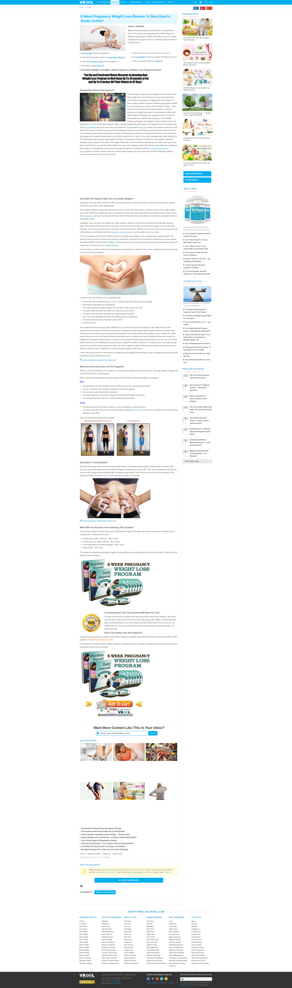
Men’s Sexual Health (109, 958)
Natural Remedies (153, 953)
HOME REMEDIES (154, 917)
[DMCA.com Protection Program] (87, 982)
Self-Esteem (173, 929)
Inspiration (173, 924)
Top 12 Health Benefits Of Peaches (197, 343)
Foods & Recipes (130, 955)
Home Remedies (135, 2)
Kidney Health (84, 953)
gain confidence (89, 127)
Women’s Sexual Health (110, 960)
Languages (173, 926)
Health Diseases (107, 932)
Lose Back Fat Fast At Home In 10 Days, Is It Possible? (103, 846)
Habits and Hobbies (176, 950)
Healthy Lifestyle (175, 939)
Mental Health (84, 955)
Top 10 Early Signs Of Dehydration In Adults (99, 840)
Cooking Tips (196, 932)
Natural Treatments (153, 955)
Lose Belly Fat (107, 934)
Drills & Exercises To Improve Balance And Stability (198, 398)
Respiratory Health (108, 947)
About (149, 983)
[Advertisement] (129, 175)
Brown (108, 857)
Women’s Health (85, 958)
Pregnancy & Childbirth (94, 854)
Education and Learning (200, 963)
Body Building (84, 950)
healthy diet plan (112, 245)
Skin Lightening (152, 947)
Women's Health (117, 854)
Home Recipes (196, 942)
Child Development (176, 945)
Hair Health (151, 937)
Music (193, 921)
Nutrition (150, 924)
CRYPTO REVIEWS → (194, 174)
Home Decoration (197, 953)
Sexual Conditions (108, 942)
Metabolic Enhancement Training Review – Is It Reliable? (199, 453)
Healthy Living (152, 945)
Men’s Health (84, 945)
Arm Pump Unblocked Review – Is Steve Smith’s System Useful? (200, 420)
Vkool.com (142, 127)
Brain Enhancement (109, 950)
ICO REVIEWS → (192, 180)
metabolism (88, 216)
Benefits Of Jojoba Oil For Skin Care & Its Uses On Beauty (104, 849)
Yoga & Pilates (129, 953)
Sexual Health (107, 939)
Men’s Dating (174, 932)
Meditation (150, 926)
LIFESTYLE (196, 917)
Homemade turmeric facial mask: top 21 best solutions (103, 831)
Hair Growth (128, 945)
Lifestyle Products (197, 947)
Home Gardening (197, 950)
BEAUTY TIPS (130, 917)
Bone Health (83, 937)
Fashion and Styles (131, 963)
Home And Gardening (199, 958)
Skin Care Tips (152, 942)
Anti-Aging (128, 929)
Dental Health (84, 947)
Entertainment (196, 939)
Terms (182, 985)
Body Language (174, 937)
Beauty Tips (128, 939)
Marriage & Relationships (178, 960)
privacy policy (190, 985)
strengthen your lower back (121, 232)
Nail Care (150, 921)
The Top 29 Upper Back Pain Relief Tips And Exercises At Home (201, 409)
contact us (167, 872)
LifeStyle (170, 2)
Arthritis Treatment (108, 945)
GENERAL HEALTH (87, 917)
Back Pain (150, 929)
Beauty (123, 2)
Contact (171, 983)
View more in (191, 461)
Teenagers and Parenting (178, 958)
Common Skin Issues (109, 953)
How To (148, 2)
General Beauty (129, 958)
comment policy (109, 872)
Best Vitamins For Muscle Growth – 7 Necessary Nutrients (200, 387)
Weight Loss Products (154, 960)
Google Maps (116, 981)
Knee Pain (150, 932)
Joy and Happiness (176, 947)
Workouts (127, 921)
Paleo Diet (128, 942)
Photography (196, 937)
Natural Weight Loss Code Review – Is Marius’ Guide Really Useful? (109, 837)
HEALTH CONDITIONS (111, 917)
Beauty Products (130, 960)
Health (114, 2)
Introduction (87, 53)
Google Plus (117, 983)
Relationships (158, 2)
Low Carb (82, 924)
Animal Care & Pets (198, 960)
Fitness (82, 921)
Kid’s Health (83, 934)
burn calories (113, 302)
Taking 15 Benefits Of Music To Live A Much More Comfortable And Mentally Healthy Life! (197, 337)
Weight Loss (106, 854)
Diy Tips (194, 924)
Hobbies (194, 926)
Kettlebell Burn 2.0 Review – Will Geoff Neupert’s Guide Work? (201, 431)
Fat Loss (127, 926)
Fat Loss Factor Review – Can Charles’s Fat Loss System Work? (107, 843)
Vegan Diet (150, 934)
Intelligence (195, 929)
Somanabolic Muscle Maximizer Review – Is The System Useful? (200, 442)
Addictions (105, 924)
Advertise (155, 983)
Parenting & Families (176, 953)
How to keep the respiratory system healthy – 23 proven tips (105, 834)
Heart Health (83, 942)
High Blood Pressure (109, 955)
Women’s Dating (175, 942)
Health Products (107, 937)
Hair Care (127, 924)
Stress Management (176, 955)
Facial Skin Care (152, 939)
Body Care (128, 932)
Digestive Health (85, 960)
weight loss (138, 410)
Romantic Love (174, 934)
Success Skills (196, 945)
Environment (196, 934)
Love (171, 921)
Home (81, 7)
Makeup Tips (128, 947)
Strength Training (85, 963)
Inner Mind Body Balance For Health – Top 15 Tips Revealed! (197, 304)
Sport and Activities (198, 955)
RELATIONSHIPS (176, 917)
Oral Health (83, 932)
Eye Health (83, 929)
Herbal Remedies (153, 950)
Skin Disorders (107, 929)
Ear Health (83, 926)
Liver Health (83, 939)
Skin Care (127, 937)
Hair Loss (127, 934)
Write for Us (163, 983)
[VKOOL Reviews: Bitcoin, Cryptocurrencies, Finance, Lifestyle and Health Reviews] (87, 2)
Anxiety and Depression (110, 963)
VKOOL (120, 974)
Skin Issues (106, 926)
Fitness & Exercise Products (157, 963)
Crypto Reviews (103, 2)
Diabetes (105, 921)
